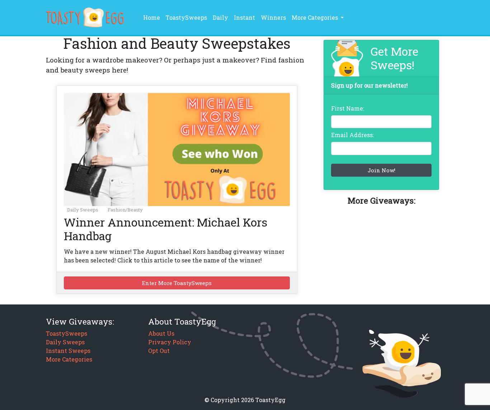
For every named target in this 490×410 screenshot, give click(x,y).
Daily (220, 17)
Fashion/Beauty (125, 209)
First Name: (347, 108)
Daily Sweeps (82, 209)
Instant (244, 17)
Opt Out (159, 350)
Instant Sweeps (68, 350)
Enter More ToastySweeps (177, 282)
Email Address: (352, 135)
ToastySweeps (186, 17)
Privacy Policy (169, 342)
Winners (273, 17)
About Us (161, 333)
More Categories (69, 359)
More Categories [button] (315, 17)
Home (153, 17)
